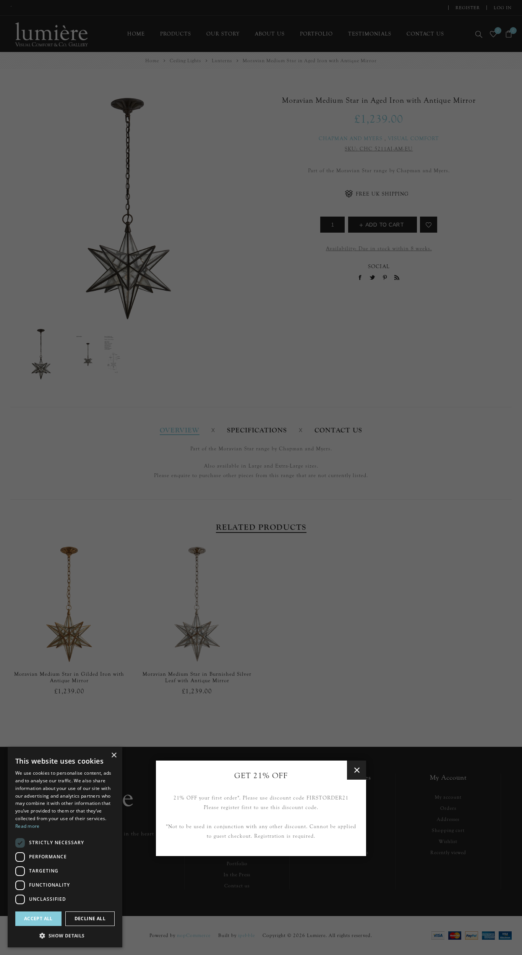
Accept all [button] (38, 918)
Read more (27, 826)
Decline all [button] (90, 918)
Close (356, 770)
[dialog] (65, 847)
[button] (65, 935)
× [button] (114, 755)
